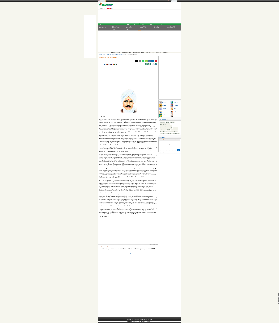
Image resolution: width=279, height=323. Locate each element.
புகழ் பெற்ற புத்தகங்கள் (144, 26)
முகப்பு (128, 253)
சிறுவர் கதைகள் (156, 27)
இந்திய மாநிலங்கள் (102, 27)
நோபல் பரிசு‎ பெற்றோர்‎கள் (173, 131)
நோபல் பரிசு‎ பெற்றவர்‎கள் (171, 26)
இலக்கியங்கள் (102, 24)
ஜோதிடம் (143, 24)
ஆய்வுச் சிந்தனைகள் (171, 27)
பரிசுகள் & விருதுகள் (143, 27)
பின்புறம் (124, 253)
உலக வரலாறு (128, 26)
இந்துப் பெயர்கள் (115, 26)
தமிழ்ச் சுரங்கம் (102, 0)
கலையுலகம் (177, 24)
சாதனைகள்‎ (165, 52)
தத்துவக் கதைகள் (129, 29)
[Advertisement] (153, 13)
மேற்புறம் (131, 253)
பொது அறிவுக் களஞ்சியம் (110, 54)
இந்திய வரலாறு (129, 27)
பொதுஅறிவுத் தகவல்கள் (115, 52)
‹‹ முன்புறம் (151, 244)
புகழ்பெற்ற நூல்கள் (174, 129)
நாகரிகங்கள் (101, 29)
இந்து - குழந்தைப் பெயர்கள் (165, 124)
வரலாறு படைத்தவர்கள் (158, 52)
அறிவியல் (119, 24)
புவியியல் (141, 29)
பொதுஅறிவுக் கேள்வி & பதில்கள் (139, 52)
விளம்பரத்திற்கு (143, 317)
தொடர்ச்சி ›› (155, 244)
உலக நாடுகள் (101, 26)
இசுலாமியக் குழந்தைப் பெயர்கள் (165, 126)
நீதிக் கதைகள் (156, 26)
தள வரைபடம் (149, 317)
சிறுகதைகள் (169, 29)
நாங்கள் (131, 317)
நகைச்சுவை (169, 24)
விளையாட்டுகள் (156, 29)
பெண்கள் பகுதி (160, 24)
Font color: (101, 64)
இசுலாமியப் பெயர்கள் (116, 27)
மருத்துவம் (151, 24)
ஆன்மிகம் (135, 24)
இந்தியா (167, 122)
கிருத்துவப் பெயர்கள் (115, 29)
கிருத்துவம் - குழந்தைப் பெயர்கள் (166, 127)
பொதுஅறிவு (128, 24)
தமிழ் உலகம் (112, 24)
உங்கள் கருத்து (137, 317)
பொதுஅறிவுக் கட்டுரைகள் (126, 52)
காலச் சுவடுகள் (149, 52)
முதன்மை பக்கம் (102, 54)
